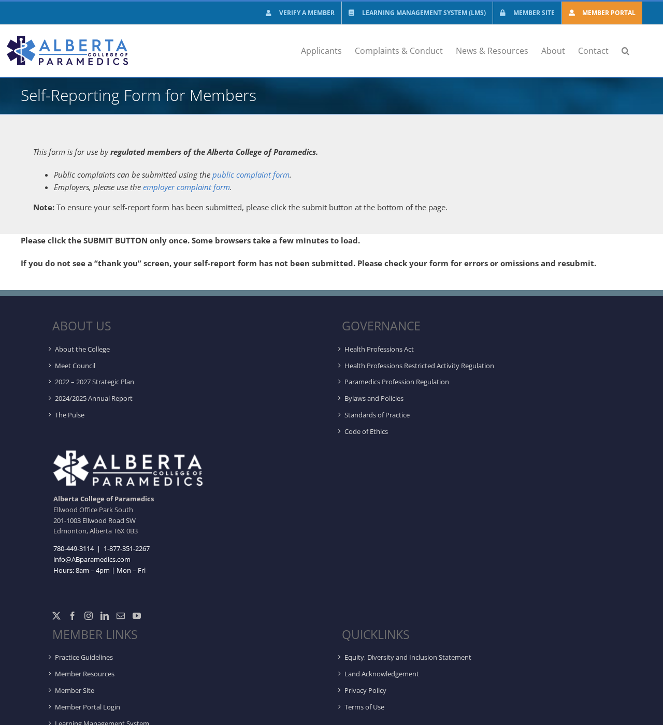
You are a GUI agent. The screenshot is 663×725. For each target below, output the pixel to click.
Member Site (74, 690)
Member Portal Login (87, 707)
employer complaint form (186, 187)
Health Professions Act (379, 349)
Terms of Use (364, 707)
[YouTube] (137, 616)
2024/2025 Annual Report (94, 398)
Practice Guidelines (84, 657)
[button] (625, 51)
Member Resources (84, 673)
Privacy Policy (365, 690)
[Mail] (121, 616)
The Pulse (69, 414)
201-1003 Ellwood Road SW (94, 520)
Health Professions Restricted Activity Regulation (419, 365)
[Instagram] (88, 616)
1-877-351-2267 (126, 548)
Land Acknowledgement (381, 673)
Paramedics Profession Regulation (396, 381)
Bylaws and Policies (373, 398)
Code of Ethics (366, 431)
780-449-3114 (73, 548)
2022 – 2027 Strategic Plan (94, 381)
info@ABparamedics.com (92, 559)
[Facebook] (72, 616)
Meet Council (75, 365)
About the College (82, 349)
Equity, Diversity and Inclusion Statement (407, 657)
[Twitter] (56, 616)
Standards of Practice (377, 414)
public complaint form (251, 174)
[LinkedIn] (104, 616)
